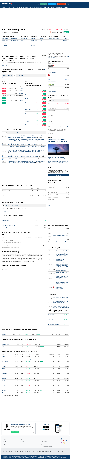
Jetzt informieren (6, 65)
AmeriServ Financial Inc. (53, 317)
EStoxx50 (36, 0)
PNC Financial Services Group (8, 225)
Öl (64, 0)
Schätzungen (34, 40)
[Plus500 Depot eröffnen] (9, 5)
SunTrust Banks (5, 227)
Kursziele (23, 43)
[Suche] (38, 4)
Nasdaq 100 (35, 451)
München (4, 380)
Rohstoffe (46, 7)
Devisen (52, 7)
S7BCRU (21, 90)
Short (44, 91)
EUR (50, 100)
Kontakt (4, 439)
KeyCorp (4, 223)
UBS (25, 94)
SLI (11, 451)
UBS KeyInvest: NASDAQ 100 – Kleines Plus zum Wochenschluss (62, 259)
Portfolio (65, 38)
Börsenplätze (5, 43)
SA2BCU (21, 102)
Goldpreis (55, 451)
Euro (29, 0)
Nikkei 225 (41, 451)
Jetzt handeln (58, 175)
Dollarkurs (5, 453)
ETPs (26, 7)
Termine (42, 38)
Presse (4, 443)
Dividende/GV (34, 43)
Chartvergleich (14, 40)
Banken (67, 241)
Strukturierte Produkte (54, 38)
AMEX (3, 388)
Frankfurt (4, 378)
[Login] (68, 4)
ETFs (22, 7)
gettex (3, 356)
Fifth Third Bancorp (6, 218)
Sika (25, 124)
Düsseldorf (4, 371)
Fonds (18, 7)
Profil (41, 40)
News (8, 7)
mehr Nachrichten (6, 165)
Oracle (26, 117)
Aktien (3, 7)
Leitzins (60, 453)
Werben (22, 441)
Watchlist (65, 40)
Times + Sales (5, 40)
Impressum (43, 439)
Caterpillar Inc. (51, 314)
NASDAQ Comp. (65, 235)
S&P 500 (67, 237)
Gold (44, 0)
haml (3, 383)
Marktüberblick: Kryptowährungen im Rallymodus (62, 269)
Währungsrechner (49, 453)
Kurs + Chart (5, 38)
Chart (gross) (14, 38)
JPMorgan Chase (5, 220)
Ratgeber (66, 7)
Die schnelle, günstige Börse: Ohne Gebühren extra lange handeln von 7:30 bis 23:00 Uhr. (26, 359)
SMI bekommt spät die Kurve (62, 250)
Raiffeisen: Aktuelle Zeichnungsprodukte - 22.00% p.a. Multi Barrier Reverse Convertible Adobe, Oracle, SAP (62, 264)
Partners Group (28, 106)
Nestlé (26, 91)
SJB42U (21, 100)
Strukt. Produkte (38, 7)
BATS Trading (5, 361)
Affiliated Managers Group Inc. (55, 324)
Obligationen (59, 7)
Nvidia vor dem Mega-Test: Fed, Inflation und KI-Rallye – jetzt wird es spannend (62, 254)
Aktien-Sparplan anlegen (56, 32)
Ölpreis (55, 453)
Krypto (31, 7)
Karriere (4, 441)
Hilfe (21, 439)
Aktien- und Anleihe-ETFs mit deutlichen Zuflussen (62, 283)
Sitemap (4, 444)
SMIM (15, 451)
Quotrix (3, 368)
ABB (25, 102)
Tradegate (4, 346)
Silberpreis (16, 453)
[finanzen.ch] (8, 3)
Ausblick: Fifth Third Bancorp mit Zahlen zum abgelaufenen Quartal (23, 158)
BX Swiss (4, 334)
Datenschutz (44, 441)
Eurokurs (10, 453)
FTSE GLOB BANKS (57, 235)
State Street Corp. (52, 319)
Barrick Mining (28, 109)
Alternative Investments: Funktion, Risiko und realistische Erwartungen (61, 307)
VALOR (3, 32)
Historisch (4, 48)
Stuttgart (4, 366)
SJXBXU (21, 88)
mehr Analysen (5, 211)
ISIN (10, 32)
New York (4, 363)
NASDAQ (4, 390)
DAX (22, 0)
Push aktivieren (51, 72)
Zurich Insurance (27, 120)
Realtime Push (14, 43)
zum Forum (4, 269)
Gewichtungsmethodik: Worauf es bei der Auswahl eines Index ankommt (60, 302)
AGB (42, 444)
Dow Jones (29, 451)
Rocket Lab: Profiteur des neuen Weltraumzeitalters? (62, 273)
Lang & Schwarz (5, 344)
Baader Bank (5, 373)
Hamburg (4, 392)
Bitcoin (50, 0)
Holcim (26, 113)
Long (44, 90)
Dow (15, 0)
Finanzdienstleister (60, 241)
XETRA (3, 385)
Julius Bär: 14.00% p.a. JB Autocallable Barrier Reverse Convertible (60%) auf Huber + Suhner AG (62, 278)
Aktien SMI (5, 451)
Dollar (58, 0)
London (3, 375)
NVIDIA (26, 98)
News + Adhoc (24, 38)
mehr (53, 100)
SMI (3, 0)
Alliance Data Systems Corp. (54, 322)
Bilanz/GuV (33, 38)
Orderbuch (4, 45)
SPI (9, 0)
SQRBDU (21, 93)
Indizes (13, 7)
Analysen (23, 40)
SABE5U (21, 98)
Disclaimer (43, 443)
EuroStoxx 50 (23, 451)
